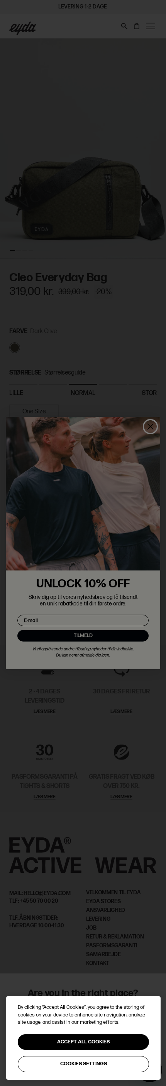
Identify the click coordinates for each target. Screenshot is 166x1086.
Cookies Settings (83, 1064)
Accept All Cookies (83, 1042)
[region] (83, 1038)
